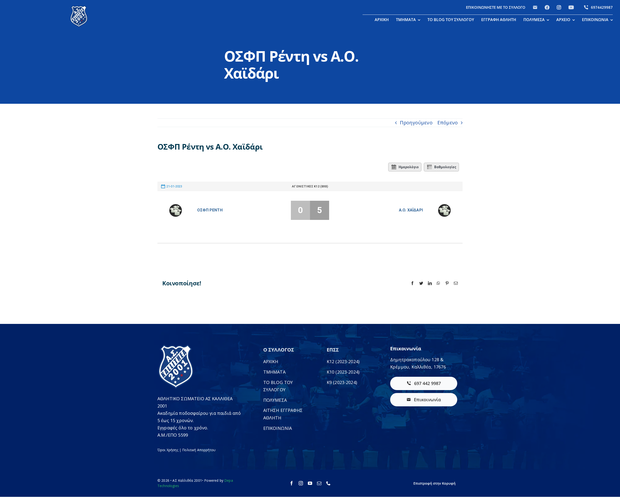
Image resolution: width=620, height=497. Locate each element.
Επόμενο (447, 122)
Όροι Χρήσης (167, 450)
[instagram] (301, 483)
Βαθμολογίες (445, 167)
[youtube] (310, 483)
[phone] (328, 483)
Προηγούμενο (416, 122)
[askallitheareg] (79, 7)
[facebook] (291, 483)
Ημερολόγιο (409, 167)
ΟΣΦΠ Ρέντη (210, 210)
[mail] (319, 483)
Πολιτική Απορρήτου (199, 450)
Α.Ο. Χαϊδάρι (411, 210)
